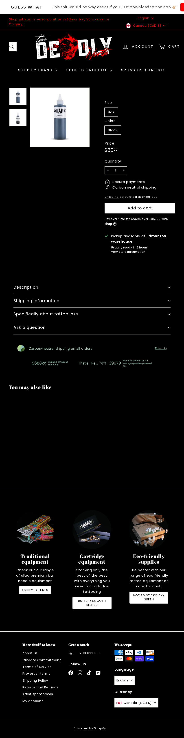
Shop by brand (36, 70)
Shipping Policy (35, 680)
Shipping (112, 197)
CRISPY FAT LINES (35, 590)
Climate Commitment (41, 660)
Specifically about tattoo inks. (46, 314)
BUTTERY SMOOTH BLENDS (92, 603)
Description (25, 287)
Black (112, 130)
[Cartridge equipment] (91, 529)
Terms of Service (37, 667)
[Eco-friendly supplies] (148, 529)
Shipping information (36, 300)
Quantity (113, 161)
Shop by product (87, 70)
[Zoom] (60, 117)
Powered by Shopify (90, 728)
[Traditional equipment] (35, 529)
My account (32, 701)
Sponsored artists (143, 70)
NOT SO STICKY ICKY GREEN (149, 597)
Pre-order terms (36, 673)
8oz (111, 112)
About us (30, 653)
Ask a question (29, 327)
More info (161, 348)
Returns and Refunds (40, 687)
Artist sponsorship (37, 694)
